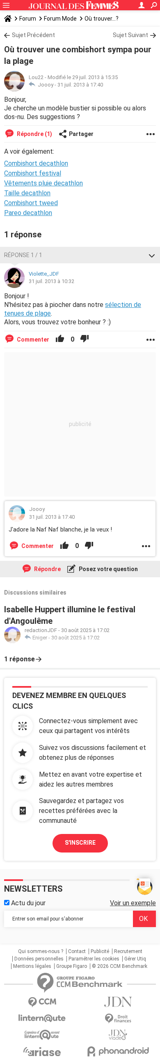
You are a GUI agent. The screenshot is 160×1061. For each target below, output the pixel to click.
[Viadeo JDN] (118, 1035)
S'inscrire (80, 842)
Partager (81, 134)
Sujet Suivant (130, 35)
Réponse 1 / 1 (23, 255)
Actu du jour (27, 903)
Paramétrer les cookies (94, 959)
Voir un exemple (133, 903)
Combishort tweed (31, 203)
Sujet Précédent (33, 35)
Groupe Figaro (71, 966)
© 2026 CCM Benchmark (119, 966)
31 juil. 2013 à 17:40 (80, 85)
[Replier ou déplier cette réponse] (151, 255)
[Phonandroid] (118, 1051)
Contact (77, 951)
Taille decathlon (27, 193)
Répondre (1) (34, 134)
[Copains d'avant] (42, 1035)
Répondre (47, 569)
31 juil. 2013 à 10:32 (51, 281)
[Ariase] (42, 1051)
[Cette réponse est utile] (60, 339)
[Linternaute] (42, 1018)
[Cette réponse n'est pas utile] (84, 339)
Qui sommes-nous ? (40, 951)
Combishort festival (32, 173)
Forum (27, 18)
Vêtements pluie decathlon (43, 183)
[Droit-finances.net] (118, 1019)
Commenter (32, 339)
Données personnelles (39, 959)
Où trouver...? (102, 18)
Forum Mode (60, 18)
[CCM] (42, 1002)
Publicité (100, 951)
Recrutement (128, 951)
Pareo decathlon (28, 213)
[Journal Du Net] (118, 1002)
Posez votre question (108, 569)
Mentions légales (32, 966)
